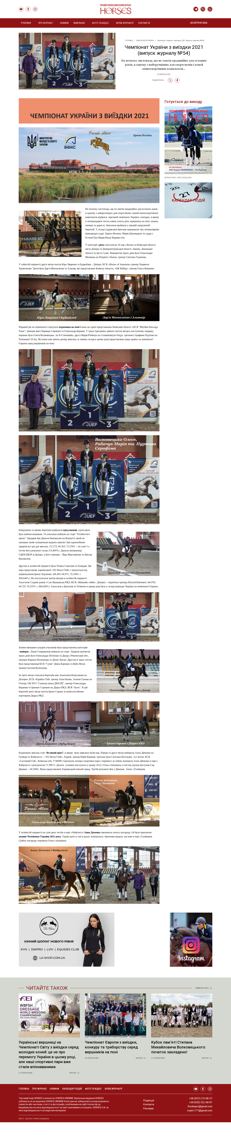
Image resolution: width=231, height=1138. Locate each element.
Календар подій (188, 200)
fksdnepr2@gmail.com (200, 1106)
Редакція (148, 1100)
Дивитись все (202, 988)
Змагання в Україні (145, 41)
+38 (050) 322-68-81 (200, 1102)
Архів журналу (125, 23)
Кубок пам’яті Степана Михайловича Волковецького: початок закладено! (178, 1047)
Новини (64, 23)
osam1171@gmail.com (199, 1110)
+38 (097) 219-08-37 (200, 1098)
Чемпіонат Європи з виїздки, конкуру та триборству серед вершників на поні (111, 1047)
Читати (72, 1073)
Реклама (148, 1108)
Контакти (144, 23)
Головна (129, 41)
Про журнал (39, 1088)
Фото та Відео (100, 23)
